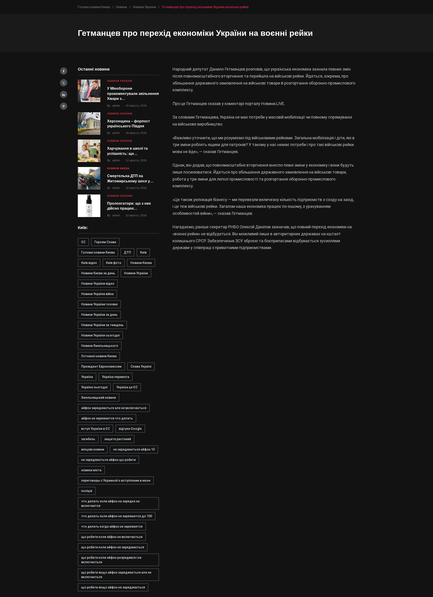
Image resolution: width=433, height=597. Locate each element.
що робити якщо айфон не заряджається (113, 587)
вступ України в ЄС (95, 428)
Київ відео (89, 263)
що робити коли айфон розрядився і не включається (111, 560)
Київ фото (113, 263)
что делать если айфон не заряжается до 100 (116, 516)
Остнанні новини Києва (99, 356)
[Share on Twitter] (63, 82)
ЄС (83, 242)
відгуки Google (130, 428)
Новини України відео (97, 283)
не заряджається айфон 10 (134, 449)
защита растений (117, 439)
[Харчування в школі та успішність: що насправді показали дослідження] (89, 151)
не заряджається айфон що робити (108, 460)
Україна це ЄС (127, 387)
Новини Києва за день (98, 273)
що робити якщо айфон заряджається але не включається (116, 575)
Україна (87, 377)
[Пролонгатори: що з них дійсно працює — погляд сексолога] (89, 205)
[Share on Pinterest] (63, 106)
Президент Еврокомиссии (101, 366)
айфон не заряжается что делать (107, 418)
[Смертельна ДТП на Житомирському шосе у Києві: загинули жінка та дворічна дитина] (89, 178)
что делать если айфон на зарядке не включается (110, 503)
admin (116, 105)
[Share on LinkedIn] (63, 94)
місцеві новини (92, 449)
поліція (86, 491)
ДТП (127, 252)
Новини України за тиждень (102, 325)
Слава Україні (141, 366)
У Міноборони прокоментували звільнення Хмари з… (133, 94)
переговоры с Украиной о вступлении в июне (115, 480)
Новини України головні (99, 304)
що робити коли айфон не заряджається (112, 547)
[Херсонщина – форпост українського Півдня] (89, 123)
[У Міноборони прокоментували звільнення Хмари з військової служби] (89, 91)
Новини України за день (99, 314)
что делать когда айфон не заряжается (112, 526)
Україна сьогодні (94, 387)
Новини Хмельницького (99, 346)
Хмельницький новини (98, 397)
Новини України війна (97, 294)
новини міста (91, 470)
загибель (88, 439)
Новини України (119, 81)
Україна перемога (115, 377)
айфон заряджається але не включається (113, 408)
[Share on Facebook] (63, 71)
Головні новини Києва (98, 252)
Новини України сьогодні (100, 335)
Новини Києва (118, 168)
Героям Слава (105, 242)
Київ (143, 252)
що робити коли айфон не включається (112, 537)
